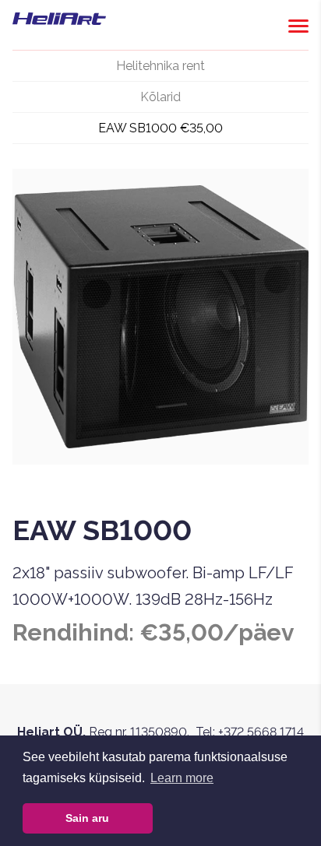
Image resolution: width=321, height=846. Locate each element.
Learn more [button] (181, 778)
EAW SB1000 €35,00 (160, 128)
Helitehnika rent (160, 65)
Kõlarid (160, 97)
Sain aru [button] (87, 818)
